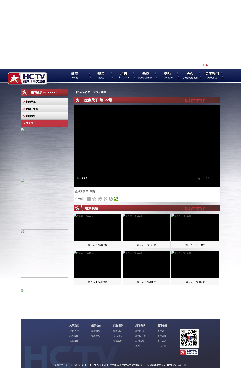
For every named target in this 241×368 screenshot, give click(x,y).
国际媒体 (162, 331)
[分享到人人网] (111, 199)
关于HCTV (74, 331)
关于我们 (74, 325)
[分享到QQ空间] (94, 199)
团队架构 (117, 335)
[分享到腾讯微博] (105, 199)
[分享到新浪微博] (100, 199)
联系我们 (73, 340)
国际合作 (162, 325)
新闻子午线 (32, 108)
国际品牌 (162, 340)
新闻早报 (31, 101)
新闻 (103, 92)
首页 (95, 92)
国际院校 (162, 335)
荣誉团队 (118, 325)
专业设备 (117, 340)
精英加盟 (162, 345)
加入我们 (73, 335)
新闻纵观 (31, 116)
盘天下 (29, 123)
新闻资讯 (140, 325)
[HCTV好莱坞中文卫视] (27, 78)
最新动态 (96, 325)
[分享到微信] (116, 199)
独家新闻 (95, 335)
